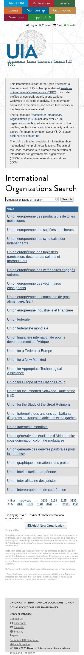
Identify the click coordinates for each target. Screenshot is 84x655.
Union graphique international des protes (38, 463)
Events (13, 10)
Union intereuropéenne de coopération (36, 490)
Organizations (16, 61)
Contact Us (16, 618)
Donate (70, 25)
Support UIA (42, 17)
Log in (33, 25)
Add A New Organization (47, 525)
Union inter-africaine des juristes (31, 480)
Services (65, 3)
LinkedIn (19, 627)
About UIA (16, 3)
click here (16, 135)
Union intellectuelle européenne (31, 472)
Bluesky (18, 631)
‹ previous (25, 500)
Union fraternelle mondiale (27, 427)
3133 (44, 500)
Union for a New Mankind (26, 359)
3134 (54, 500)
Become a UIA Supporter (24, 640)
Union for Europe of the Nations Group (36, 382)
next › (66, 504)
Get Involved (62, 10)
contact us (32, 135)
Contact (46, 25)
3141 (49, 504)
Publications (41, 3)
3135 (64, 500)
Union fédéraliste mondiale (27, 328)
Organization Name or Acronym (24, 199)
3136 (73, 500)
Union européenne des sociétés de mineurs (40, 230)
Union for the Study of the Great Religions (38, 404)
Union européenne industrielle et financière (40, 310)
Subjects (59, 61)
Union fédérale (18, 319)
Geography (45, 61)
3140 (40, 504)
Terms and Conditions (22, 653)
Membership (36, 10)
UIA (21, 42)
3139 (30, 504)
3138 (20, 504)
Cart (59, 25)
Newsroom (16, 17)
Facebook (20, 623)
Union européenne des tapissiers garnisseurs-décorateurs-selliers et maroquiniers (33, 256)
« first (11, 500)
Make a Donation (20, 644)
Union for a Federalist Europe (29, 351)
